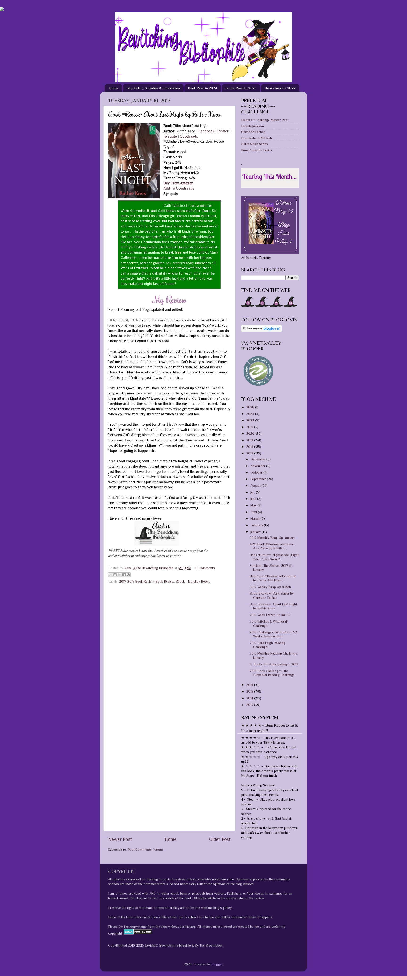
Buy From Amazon (178, 183)
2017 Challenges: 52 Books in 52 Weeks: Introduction (273, 634)
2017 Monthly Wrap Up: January (272, 537)
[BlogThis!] (115, 574)
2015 (250, 691)
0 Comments (205, 568)
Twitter (222, 131)
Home (113, 88)
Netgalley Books (198, 581)
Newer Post (120, 839)
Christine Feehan (253, 132)
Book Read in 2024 (202, 88)
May (253, 505)
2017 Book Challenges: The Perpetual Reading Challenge (272, 673)
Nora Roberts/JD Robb (257, 138)
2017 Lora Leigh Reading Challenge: (267, 645)
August (255, 485)
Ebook (180, 581)
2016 (250, 685)
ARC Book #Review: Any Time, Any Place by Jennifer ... (272, 546)
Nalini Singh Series (254, 144)
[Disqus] (169, 645)
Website (170, 136)
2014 (250, 698)
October (256, 472)
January (256, 532)
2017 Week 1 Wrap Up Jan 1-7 (270, 615)
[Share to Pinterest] (128, 574)
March (255, 518)
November (258, 466)
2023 (250, 414)
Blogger (217, 964)
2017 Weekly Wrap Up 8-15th (270, 587)
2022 (250, 420)
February (257, 525)
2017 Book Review (140, 581)
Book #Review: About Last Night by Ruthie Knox (273, 606)
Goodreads (189, 136)
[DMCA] (137, 933)
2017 (122, 581)
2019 (250, 440)
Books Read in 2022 (280, 88)
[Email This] (110, 574)
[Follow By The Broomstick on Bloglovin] (261, 330)
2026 (250, 407)
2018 (250, 447)
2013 (250, 705)
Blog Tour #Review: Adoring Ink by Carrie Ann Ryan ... (273, 578)
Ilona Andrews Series (256, 150)
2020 (250, 433)
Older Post (220, 839)
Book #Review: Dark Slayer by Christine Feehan (271, 595)
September (258, 479)
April (254, 512)
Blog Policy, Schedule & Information (153, 88)
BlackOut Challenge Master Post (265, 120)
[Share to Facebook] (124, 574)
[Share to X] (119, 574)
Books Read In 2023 (240, 88)
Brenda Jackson (252, 126)
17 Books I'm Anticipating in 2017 (274, 664)
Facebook (206, 131)
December (258, 459)
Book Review (164, 581)
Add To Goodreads (178, 188)
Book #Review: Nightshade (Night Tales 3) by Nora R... (274, 557)
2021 (250, 427)
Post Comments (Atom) (145, 849)
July (253, 492)
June (253, 499)
